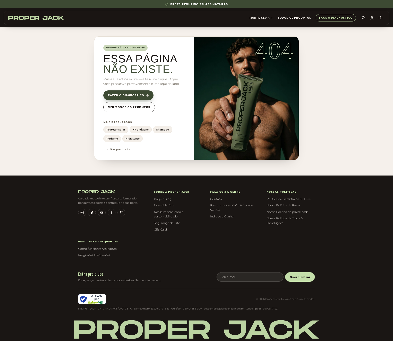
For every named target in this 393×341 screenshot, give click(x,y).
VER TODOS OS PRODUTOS (129, 107)
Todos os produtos (294, 17)
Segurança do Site (167, 223)
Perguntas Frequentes (94, 255)
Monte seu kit (261, 17)
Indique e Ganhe (221, 216)
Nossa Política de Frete (283, 205)
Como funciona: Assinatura (97, 248)
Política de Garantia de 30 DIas (289, 199)
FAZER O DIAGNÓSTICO (126, 95)
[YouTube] (102, 212)
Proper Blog (163, 199)
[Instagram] (82, 212)
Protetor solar (115, 129)
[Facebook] (111, 212)
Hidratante (132, 138)
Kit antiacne (141, 129)
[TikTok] (92, 212)
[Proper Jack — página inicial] (36, 17)
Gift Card (160, 229)
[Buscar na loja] (363, 18)
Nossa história (164, 205)
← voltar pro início (116, 149)
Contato (216, 199)
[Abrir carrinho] (380, 18)
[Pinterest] (121, 212)
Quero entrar (300, 277)
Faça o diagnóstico (335, 17)
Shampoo (162, 129)
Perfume (112, 138)
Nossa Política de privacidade (287, 212)
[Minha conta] (372, 18)
